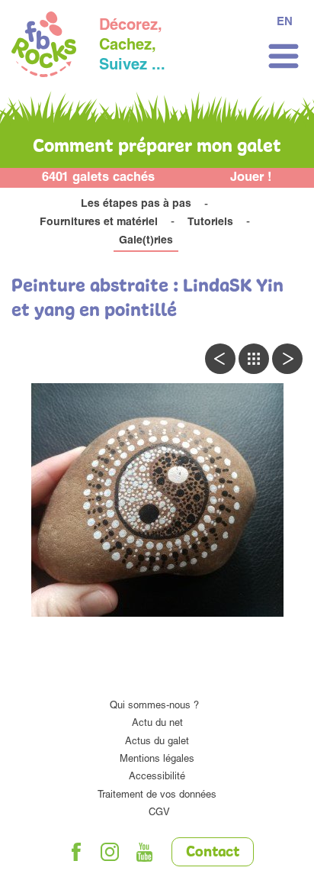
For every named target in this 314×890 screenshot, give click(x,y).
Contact (212, 852)
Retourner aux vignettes (254, 358)
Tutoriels (210, 223)
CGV (159, 813)
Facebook (76, 852)
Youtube (145, 852)
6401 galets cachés (98, 178)
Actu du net (157, 724)
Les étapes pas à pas (136, 204)
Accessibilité (157, 777)
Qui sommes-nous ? (154, 706)
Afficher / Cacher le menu (283, 56)
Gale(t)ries (146, 241)
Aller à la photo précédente (220, 358)
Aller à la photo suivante (287, 358)
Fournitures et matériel (99, 223)
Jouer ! (251, 178)
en (285, 22)
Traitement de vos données (157, 796)
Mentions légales (157, 760)
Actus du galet (157, 742)
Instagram (110, 852)
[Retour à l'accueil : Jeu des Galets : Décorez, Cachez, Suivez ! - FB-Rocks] (43, 46)
